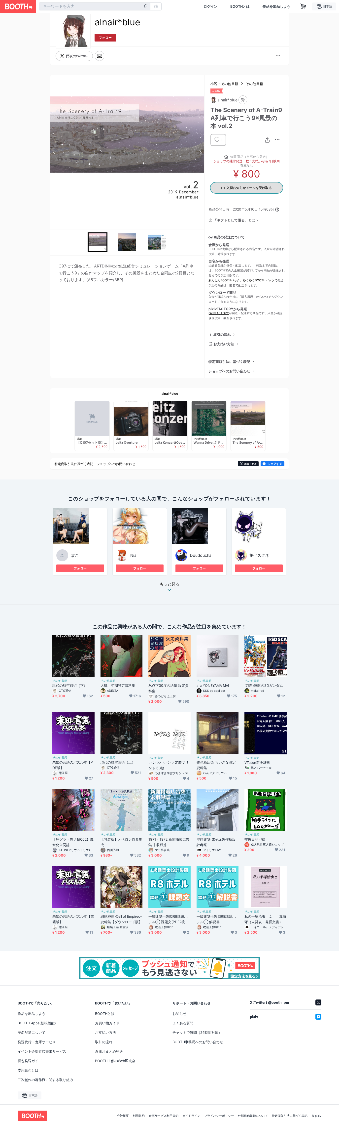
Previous (54, 152)
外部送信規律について (253, 1115)
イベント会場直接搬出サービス (42, 1051)
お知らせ (179, 1013)
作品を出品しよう (276, 6)
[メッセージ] (99, 56)
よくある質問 (182, 1023)
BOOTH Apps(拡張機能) (37, 1023)
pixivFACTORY (218, 313)
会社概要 (123, 1115)
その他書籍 (254, 84)
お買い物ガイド (107, 1023)
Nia (133, 555)
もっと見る (169, 584)
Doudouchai (201, 555)
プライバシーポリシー (219, 1115)
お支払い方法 (223, 344)
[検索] (145, 6)
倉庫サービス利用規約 (163, 1115)
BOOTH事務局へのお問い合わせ (197, 1042)
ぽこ (75, 555)
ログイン (210, 6)
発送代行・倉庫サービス (37, 1042)
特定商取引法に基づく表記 (229, 361)
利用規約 (139, 1115)
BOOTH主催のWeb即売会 (115, 1061)
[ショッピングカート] (303, 6)
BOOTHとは (240, 6)
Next (200, 152)
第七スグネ (259, 555)
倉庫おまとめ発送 (109, 1051)
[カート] (242, 99)
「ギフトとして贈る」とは (234, 220)
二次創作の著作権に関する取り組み (45, 1080)
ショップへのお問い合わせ (229, 371)
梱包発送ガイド (30, 1061)
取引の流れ (222, 334)
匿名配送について (31, 1032)
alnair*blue (170, 393)
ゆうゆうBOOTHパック (258, 280)
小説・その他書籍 (224, 84)
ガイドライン (191, 1115)
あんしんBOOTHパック (224, 280)
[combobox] (94, 6)
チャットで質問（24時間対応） (197, 1032)
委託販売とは (28, 1070)
